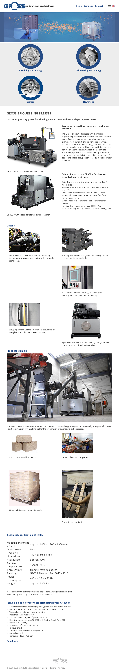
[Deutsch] (109, 5)
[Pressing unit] (86, 240)
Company (88, 6)
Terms (53, 668)
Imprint (44, 668)
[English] (113, 5)
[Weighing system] (33, 314)
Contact (99, 6)
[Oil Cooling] (33, 240)
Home (79, 6)
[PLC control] (86, 277)
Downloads (12, 641)
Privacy (61, 668)
